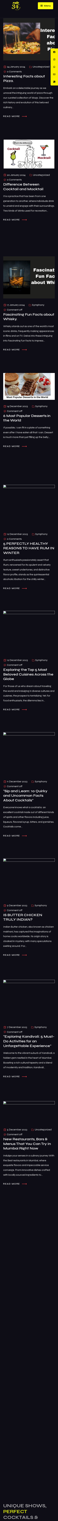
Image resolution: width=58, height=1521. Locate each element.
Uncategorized (41, 66)
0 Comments (14, 71)
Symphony (38, 304)
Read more (12, 116)
